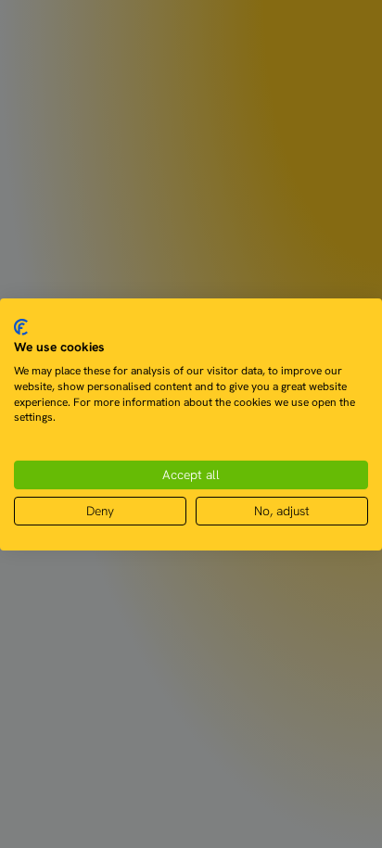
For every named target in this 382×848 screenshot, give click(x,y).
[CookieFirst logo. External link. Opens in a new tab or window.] (21, 326)
